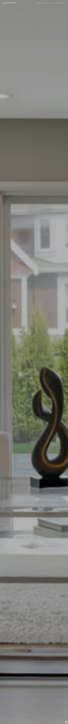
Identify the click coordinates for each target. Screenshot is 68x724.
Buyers (50, 2)
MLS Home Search (45, 2)
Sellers (54, 2)
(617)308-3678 (62, 2)
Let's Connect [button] (34, 374)
